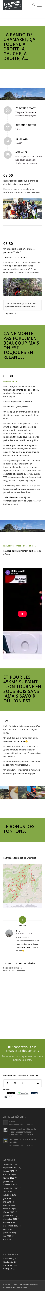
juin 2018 (7, 1236)
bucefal (12, 1121)
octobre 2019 (9, 1184)
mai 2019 (7, 1201)
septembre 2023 (10, 1164)
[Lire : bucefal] (5, 1122)
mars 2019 (8, 1208)
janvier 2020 (8, 1181)
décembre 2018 (10, 1219)
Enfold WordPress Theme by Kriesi (15, 1287)
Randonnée (8, 1262)
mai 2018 (7, 1239)
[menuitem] (32, 5)
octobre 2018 (9, 1222)
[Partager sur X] (15, 1083)
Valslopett (7, 1268)
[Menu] (38, 5)
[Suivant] (39, 302)
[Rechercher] (32, 5)
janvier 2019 (8, 1215)
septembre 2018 (10, 1225)
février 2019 (8, 1212)
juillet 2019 (8, 1195)
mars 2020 (8, 1174)
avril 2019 (7, 1205)
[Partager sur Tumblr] (30, 1083)
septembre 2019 (10, 1188)
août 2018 (7, 1229)
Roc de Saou (8, 1265)
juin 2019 (7, 1198)
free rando (7, 1258)
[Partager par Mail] (38, 1083)
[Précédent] (33, 302)
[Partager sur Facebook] (7, 1083)
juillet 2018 (8, 1232)
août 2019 (7, 1191)
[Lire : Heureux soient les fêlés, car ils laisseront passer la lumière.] (5, 1130)
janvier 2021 (8, 1171)
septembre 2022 (10, 1167)
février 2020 (8, 1178)
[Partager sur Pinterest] (22, 1083)
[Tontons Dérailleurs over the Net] (18, 5)
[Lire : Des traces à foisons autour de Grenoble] (5, 1140)
